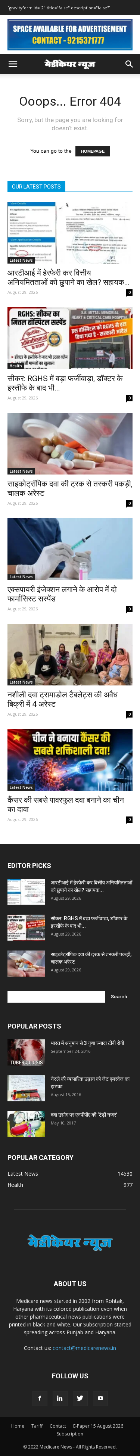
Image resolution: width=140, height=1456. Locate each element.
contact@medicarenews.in (84, 1347)
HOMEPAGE (93, 151)
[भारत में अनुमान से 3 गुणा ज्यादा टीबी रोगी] (26, 1052)
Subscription (70, 1434)
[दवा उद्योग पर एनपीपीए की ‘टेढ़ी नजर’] (26, 1124)
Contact (58, 1426)
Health (16, 365)
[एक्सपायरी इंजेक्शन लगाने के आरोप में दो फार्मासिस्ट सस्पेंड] (70, 549)
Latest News (21, 260)
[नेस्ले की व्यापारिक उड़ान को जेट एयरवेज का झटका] (26, 1088)
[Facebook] (39, 1398)
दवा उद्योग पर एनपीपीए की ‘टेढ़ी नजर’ (84, 1115)
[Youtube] (100, 1398)
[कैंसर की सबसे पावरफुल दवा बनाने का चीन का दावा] (70, 760)
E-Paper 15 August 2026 (98, 1426)
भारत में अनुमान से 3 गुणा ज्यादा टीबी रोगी (87, 1043)
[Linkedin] (60, 1398)
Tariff (37, 1426)
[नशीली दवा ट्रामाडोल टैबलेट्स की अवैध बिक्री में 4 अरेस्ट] (70, 654)
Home (17, 1426)
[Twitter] (80, 1398)
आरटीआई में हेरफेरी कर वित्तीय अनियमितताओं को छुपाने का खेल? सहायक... (68, 277)
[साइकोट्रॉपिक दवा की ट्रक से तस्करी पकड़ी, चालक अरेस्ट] (70, 444)
